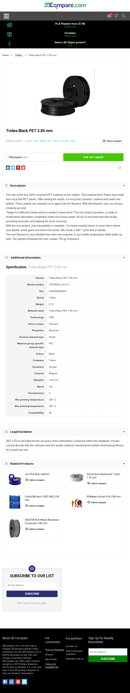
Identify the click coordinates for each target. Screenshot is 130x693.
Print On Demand (54, 649)
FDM (36, 141)
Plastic (56, 141)
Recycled (64, 141)
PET (50, 141)
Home (5, 55)
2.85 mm (28, 141)
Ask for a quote (93, 157)
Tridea (18, 55)
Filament (43, 141)
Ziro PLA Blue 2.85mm (37, 474)
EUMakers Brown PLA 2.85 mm (104, 496)
